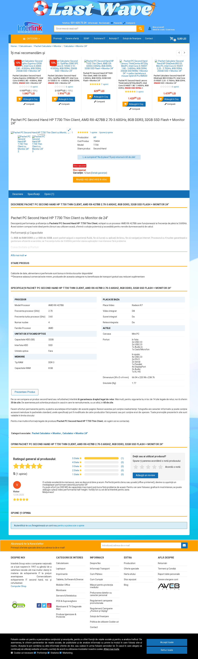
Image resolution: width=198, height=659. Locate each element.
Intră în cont (158, 29)
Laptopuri (60, 568)
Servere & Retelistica (66, 595)
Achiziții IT (114, 38)
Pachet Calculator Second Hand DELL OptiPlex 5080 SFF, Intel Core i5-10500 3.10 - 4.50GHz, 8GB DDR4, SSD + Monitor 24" (64, 79)
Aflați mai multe (111, 649)
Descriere (17, 194)
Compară (30, 104)
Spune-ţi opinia (106, 132)
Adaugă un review (145, 475)
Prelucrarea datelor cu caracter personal (101, 593)
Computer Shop (18, 586)
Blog (126, 585)
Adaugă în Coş (30, 99)
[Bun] (148, 467)
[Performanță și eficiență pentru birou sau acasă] (42, 132)
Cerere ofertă (72, 38)
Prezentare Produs (25, 392)
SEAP (86, 38)
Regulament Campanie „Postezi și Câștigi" (101, 609)
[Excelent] (160, 467)
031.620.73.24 (78, 22)
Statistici (55, 653)
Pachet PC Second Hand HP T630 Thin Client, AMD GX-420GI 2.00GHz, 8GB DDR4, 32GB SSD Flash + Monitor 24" (97, 77)
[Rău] (142, 467)
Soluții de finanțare (132, 38)
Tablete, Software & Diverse (69, 579)
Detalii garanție (99, 173)
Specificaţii (34, 194)
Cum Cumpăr (96, 579)
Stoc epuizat (130, 579)
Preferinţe (42, 653)
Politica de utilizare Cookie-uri (104, 622)
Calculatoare (62, 563)
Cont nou (170, 29)
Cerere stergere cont (168, 579)
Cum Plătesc (96, 574)
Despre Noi (95, 563)
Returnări (162, 563)
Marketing (68, 653)
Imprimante (62, 574)
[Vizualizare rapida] (39, 69)
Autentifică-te (21, 525)
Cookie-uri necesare (23, 653)
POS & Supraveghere (66, 601)
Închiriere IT (99, 38)
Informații (93, 23)
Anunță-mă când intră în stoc (91, 179)
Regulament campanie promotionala (101, 601)
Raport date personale (169, 574)
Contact (149, 38)
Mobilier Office (63, 585)
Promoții (57, 38)
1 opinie (93, 132)
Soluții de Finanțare (99, 616)
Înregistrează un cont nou (44, 525)
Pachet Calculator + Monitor (46, 433)
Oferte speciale (131, 568)
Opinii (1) (49, 194)
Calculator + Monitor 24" (75, 433)
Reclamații (104, 23)
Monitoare (61, 590)
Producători (129, 563)
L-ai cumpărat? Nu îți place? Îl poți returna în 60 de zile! (109, 157)
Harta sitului (130, 574)
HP (94, 137)
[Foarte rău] (136, 467)
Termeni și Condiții (167, 568)
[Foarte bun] (154, 467)
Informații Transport (100, 568)
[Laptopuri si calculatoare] (30, 597)
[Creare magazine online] (169, 586)
